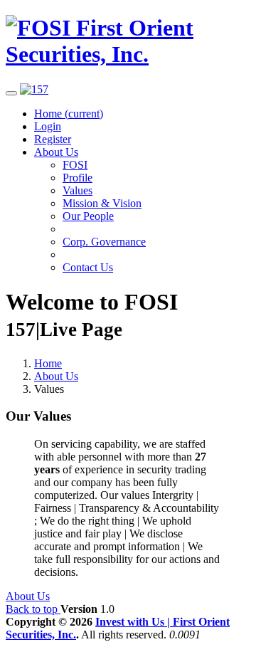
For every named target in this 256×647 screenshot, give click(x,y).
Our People (88, 216)
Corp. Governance (104, 242)
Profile (77, 178)
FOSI (75, 165)
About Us (56, 152)
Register (52, 139)
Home (68, 113)
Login (47, 126)
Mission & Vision (102, 203)
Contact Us (88, 267)
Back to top (33, 609)
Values (77, 190)
